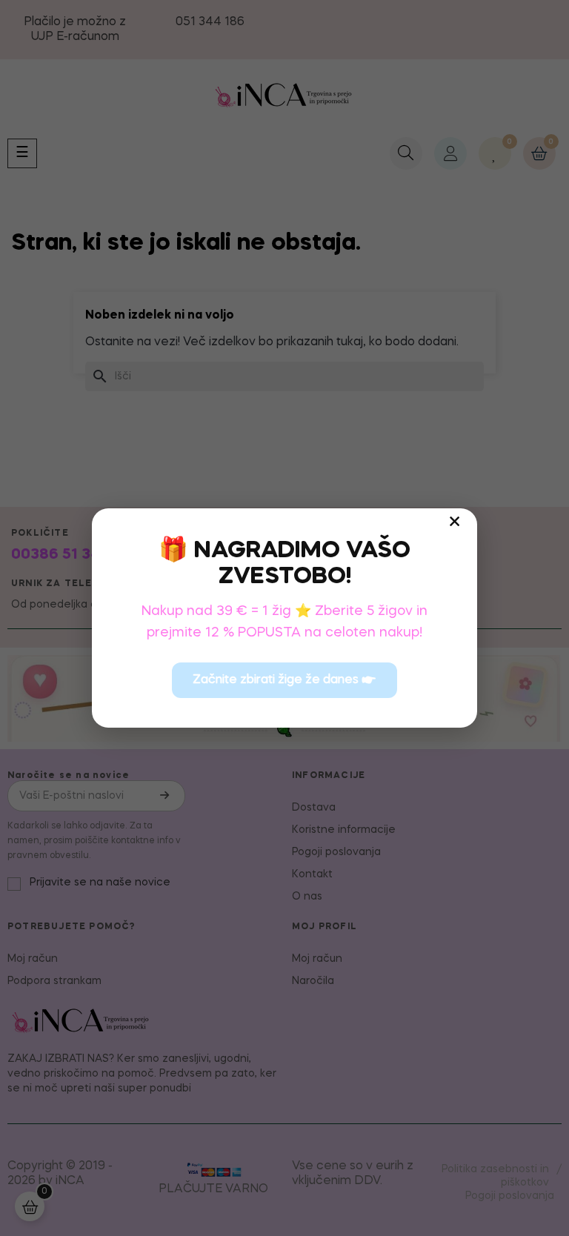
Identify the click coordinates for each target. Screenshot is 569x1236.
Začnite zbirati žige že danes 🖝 (284, 680)
